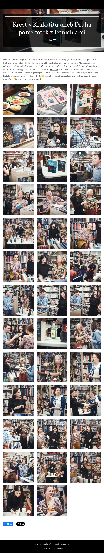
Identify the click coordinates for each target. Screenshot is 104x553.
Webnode (59, 548)
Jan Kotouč (75, 72)
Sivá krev (54, 69)
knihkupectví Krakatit (48, 59)
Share (9, 524)
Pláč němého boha (41, 66)
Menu (98, 4)
